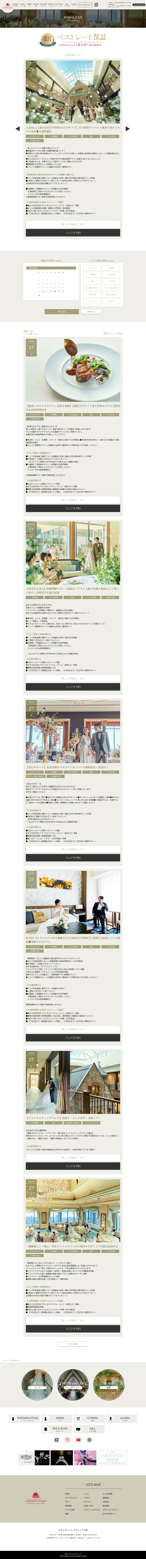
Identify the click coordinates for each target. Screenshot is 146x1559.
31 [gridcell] (39, 295)
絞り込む (62, 311)
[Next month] (73, 268)
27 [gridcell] (51, 291)
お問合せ (88, 4)
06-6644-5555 (139, 4)
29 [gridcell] (59, 291)
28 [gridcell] (55, 291)
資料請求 (81, 4)
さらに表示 (73, 1344)
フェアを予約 (73, 233)
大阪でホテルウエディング (73, 1554)
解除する (91, 311)
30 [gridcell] (63, 291)
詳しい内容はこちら (73, 224)
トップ (5, 1360)
